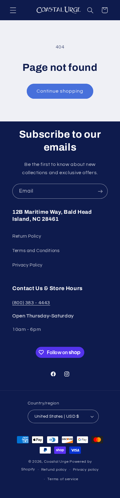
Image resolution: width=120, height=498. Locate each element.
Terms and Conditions (36, 250)
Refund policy (54, 469)
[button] (13, 10)
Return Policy (26, 236)
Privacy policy (86, 469)
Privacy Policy (27, 265)
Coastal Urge (56, 461)
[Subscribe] (100, 191)
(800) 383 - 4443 (31, 302)
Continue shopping (60, 91)
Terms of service (62, 479)
